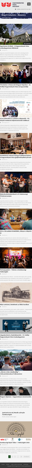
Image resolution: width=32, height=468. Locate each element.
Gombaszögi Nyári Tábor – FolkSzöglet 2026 (14, 442)
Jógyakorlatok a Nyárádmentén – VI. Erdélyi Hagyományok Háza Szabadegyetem (14, 336)
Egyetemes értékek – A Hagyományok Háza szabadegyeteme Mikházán (14, 47)
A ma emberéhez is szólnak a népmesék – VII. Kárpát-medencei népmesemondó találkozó (15, 119)
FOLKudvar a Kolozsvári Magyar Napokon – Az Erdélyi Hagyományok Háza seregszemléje (15, 86)
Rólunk (7, 464)
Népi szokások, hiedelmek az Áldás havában (14, 304)
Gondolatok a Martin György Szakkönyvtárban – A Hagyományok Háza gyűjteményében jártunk (16, 156)
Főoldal (3, 464)
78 (21, 456)
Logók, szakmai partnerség (16, 464)
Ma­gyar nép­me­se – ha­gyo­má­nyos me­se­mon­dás (15, 397)
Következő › (26, 456)
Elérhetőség (26, 464)
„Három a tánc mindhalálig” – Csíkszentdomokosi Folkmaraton (11, 373)
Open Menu (29, 4)
